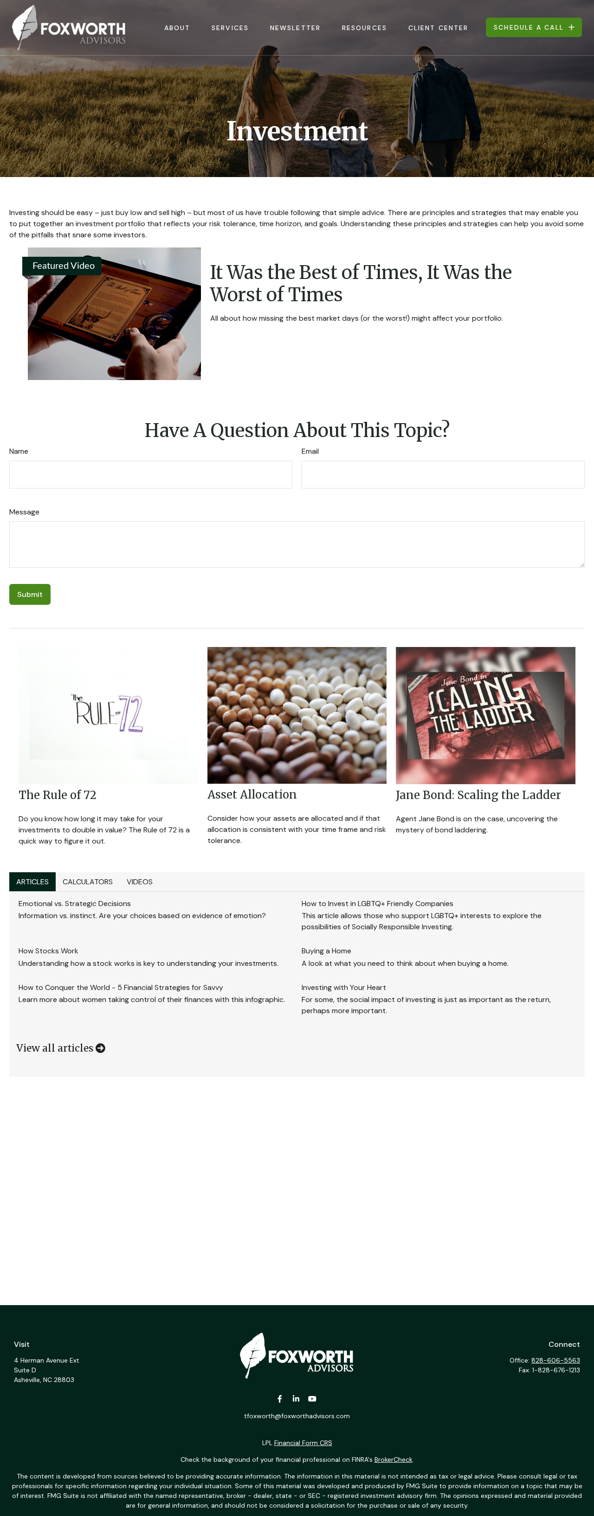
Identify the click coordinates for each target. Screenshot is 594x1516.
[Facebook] (280, 1399)
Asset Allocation (252, 794)
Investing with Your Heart (344, 987)
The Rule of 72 (58, 795)
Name (18, 451)
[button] (177, 27)
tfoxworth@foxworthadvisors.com (297, 1416)
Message (24, 512)
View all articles (56, 1048)
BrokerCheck (393, 1459)
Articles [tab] (32, 882)
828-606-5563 (555, 1360)
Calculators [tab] (88, 882)
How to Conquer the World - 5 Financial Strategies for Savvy (121, 987)
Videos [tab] (140, 882)
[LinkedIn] (296, 1399)
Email (310, 451)
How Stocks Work (48, 951)
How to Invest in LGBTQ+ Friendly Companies (377, 903)
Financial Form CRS (303, 1443)
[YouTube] (312, 1399)
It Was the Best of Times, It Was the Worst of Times (361, 283)
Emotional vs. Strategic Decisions (75, 903)
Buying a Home (326, 951)
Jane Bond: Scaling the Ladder (478, 795)
